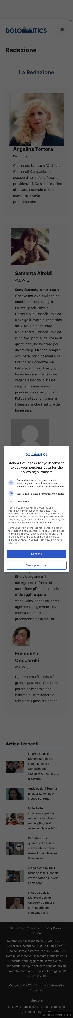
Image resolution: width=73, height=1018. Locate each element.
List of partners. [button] (44, 522)
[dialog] (36, 509)
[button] (36, 501)
